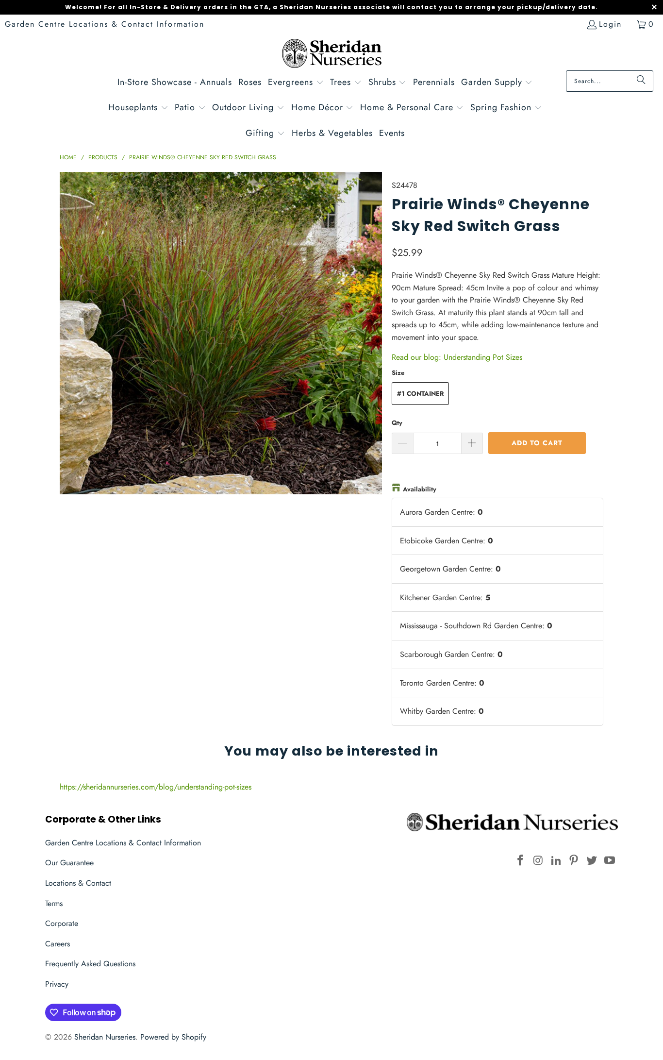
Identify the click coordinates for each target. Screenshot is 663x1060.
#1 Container (420, 393)
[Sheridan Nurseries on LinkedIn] (556, 861)
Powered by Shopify (173, 1037)
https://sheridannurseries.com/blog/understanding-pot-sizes (155, 786)
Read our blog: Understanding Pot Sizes (457, 357)
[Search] (641, 81)
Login (610, 24)
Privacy (56, 984)
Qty (397, 422)
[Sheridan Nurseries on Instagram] (538, 861)
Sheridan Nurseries (104, 1037)
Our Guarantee (69, 862)
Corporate (61, 923)
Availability (419, 489)
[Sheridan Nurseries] (331, 54)
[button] (296, 83)
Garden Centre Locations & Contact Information (104, 24)
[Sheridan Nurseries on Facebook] (521, 861)
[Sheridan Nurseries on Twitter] (592, 861)
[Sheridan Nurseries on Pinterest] (574, 861)
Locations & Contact (78, 883)
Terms (54, 903)
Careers (57, 943)
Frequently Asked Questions (90, 963)
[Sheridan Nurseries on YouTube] (609, 861)
